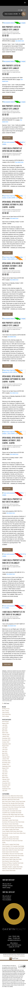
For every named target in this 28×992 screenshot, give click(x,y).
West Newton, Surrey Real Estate (10, 861)
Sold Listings (5, 716)
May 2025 (4, 751)
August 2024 (5, 768)
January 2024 (5, 781)
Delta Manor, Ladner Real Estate (14, 680)
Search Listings (6, 887)
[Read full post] (14, 24)
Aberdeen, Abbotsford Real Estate (19, 672)
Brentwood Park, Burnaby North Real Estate (13, 803)
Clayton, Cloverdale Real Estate (10, 809)
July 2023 (4, 790)
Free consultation (7, 899)
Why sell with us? (7, 896)
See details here (20, 41)
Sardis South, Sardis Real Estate (7, 693)
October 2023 (5, 787)
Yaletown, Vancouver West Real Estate (16, 699)
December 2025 (6, 738)
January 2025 (5, 759)
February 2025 (5, 757)
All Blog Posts (5, 708)
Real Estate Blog (6, 714)
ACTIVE (19, 10)
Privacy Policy (6, 956)
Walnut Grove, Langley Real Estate (10, 857)
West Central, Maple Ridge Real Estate (16, 695)
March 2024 (5, 777)
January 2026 (5, 736)
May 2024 (4, 773)
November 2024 (6, 762)
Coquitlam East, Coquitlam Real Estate (9, 678)
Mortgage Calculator (8, 885)
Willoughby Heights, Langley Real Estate (12, 867)
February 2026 (5, 734)
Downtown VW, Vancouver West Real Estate (13, 822)
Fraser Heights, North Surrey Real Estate (12, 831)
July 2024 (4, 770)
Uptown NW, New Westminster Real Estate (12, 694)
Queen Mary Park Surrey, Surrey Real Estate (13, 848)
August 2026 (5, 723)
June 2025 (5, 749)
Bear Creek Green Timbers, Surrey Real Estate (10, 673)
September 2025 (6, 744)
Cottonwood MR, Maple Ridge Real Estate (12, 814)
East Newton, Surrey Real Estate (18, 682)
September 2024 (6, 766)
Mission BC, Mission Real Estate (8, 688)
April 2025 (4, 753)
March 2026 (5, 732)
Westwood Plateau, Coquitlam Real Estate (12, 863)
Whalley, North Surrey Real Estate (11, 698)
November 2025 (6, 740)
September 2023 (6, 788)
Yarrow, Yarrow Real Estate (7, 700)
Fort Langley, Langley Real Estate (14, 684)
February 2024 (5, 779)
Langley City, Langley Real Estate (13, 33)
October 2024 (5, 764)
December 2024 (6, 760)
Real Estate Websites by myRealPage (17, 956)
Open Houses (5, 712)
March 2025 (5, 755)
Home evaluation (7, 898)
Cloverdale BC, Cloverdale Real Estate (17, 677)
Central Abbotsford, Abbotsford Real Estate (13, 805)
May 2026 (4, 729)
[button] (14, 950)
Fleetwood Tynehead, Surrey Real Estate (9, 683)
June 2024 (5, 772)
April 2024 (4, 775)
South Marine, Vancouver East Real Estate (12, 853)
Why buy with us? (7, 884)
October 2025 (5, 742)
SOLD (25, 10)
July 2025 (4, 747)
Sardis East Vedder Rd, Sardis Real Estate (12, 850)
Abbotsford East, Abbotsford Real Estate (14, 670)
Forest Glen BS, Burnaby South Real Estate (12, 827)
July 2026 (4, 725)
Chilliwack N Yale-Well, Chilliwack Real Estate (13, 675)
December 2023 (6, 783)
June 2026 (5, 727)
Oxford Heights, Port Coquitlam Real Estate (13, 846)
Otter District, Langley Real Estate (14, 689)
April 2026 (4, 731)
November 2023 (6, 785)
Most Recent (5, 721)
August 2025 (5, 745)
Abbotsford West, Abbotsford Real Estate (12, 797)
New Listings (5, 710)
